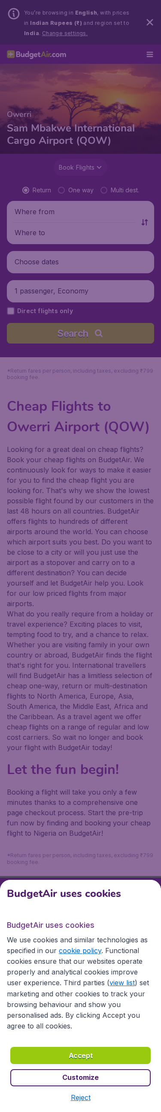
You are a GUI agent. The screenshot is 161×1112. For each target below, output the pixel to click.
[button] (81, 1097)
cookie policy (80, 950)
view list (122, 982)
